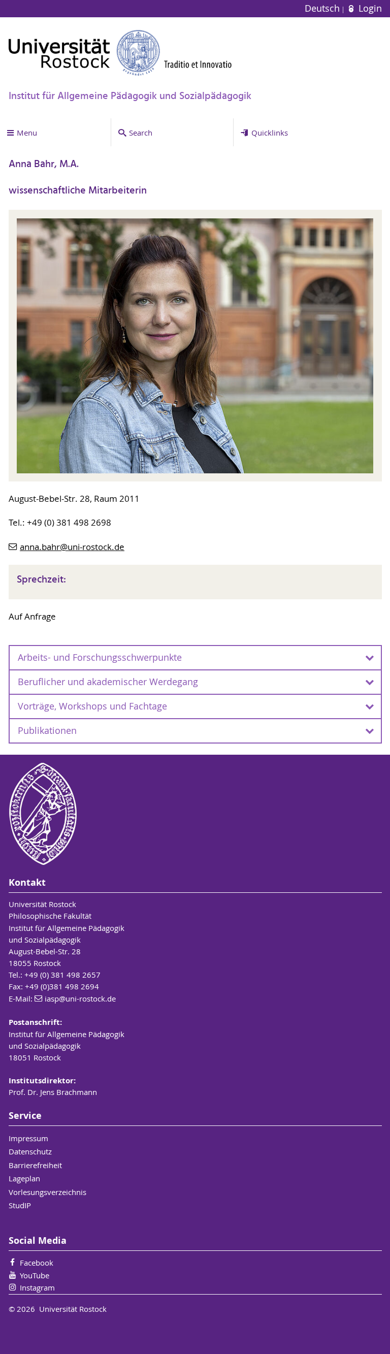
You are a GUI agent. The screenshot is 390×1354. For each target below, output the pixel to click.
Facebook (36, 1263)
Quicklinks (269, 132)
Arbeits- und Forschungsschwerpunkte (100, 657)
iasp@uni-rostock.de (80, 998)
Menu (27, 132)
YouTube (34, 1275)
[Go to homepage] (120, 52)
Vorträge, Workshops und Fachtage (92, 706)
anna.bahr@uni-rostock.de (72, 547)
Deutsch (323, 8)
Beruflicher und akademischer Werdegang (108, 682)
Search (140, 132)
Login (368, 8)
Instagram (37, 1287)
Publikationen (47, 730)
